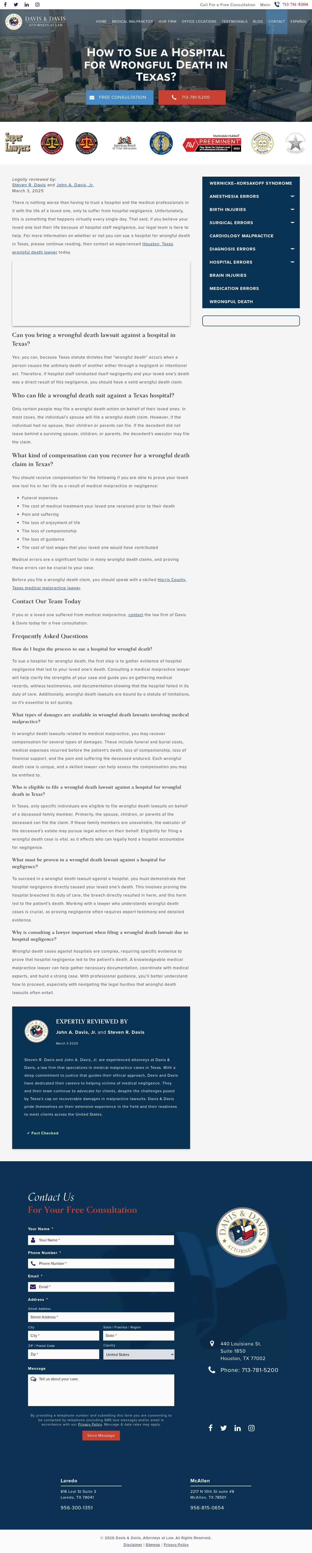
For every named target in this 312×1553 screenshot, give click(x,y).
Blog (258, 21)
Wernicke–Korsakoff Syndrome (251, 183)
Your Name (40, 1229)
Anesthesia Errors (234, 196)
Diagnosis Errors (233, 249)
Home (101, 21)
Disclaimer (133, 1544)
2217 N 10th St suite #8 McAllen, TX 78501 (212, 1494)
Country (109, 1345)
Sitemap (153, 1544)
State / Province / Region (122, 1327)
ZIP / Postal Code (41, 1345)
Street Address (39, 1308)
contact (135, 615)
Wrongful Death (231, 301)
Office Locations (199, 21)
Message (37, 1368)
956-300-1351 (77, 1507)
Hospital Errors (231, 262)
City (31, 1327)
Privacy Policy (90, 1424)
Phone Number (44, 1252)
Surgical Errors (231, 222)
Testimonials (235, 21)
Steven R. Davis (29, 185)
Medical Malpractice (132, 21)
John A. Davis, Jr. (75, 185)
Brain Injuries (228, 275)
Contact (276, 21)
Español (299, 21)
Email (35, 1276)
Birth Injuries (228, 209)
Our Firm (167, 21)
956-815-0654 (207, 1507)
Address (38, 1299)
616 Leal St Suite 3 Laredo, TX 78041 (78, 1494)
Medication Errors (234, 288)
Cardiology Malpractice (242, 236)
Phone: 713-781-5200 (250, 1370)
